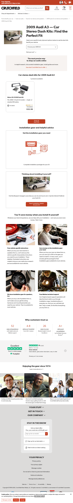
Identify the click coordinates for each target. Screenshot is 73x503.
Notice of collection (36, 475)
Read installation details (36, 204)
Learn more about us (36, 369)
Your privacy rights (36, 464)
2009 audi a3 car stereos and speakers (57, 18)
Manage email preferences (37, 479)
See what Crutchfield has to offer (36, 67)
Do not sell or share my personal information (36, 472)
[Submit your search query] (47, 8)
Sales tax (24, 484)
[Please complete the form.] (46, 433)
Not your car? (30, 52)
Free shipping (10, 2)
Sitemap (49, 484)
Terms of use (32, 484)
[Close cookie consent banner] (71, 494)
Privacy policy (36, 461)
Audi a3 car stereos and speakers (35, 18)
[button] (71, 389)
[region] (36, 388)
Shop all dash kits (36, 121)
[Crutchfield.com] (10, 8)
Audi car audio (20, 18)
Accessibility (41, 484)
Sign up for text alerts (35, 441)
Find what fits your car (7, 18)
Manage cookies (36, 468)
